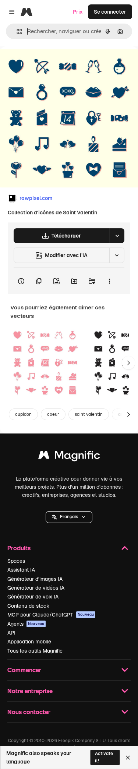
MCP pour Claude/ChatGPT (50, 614)
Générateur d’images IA (35, 579)
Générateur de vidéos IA (35, 587)
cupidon (23, 414)
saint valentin (89, 414)
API (11, 632)
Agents (25, 624)
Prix (78, 11)
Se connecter (110, 11)
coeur (53, 414)
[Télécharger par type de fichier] (117, 235)
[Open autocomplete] (16, 31)
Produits (19, 548)
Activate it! (104, 757)
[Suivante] (128, 363)
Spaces (16, 561)
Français (69, 517)
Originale (48, 63)
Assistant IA (21, 569)
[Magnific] (69, 457)
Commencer (24, 670)
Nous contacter (28, 712)
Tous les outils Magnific (35, 650)
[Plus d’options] (109, 281)
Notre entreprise (30, 691)
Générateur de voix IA (33, 596)
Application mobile (29, 641)
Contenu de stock (28, 606)
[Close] (128, 757)
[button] (69, 517)
